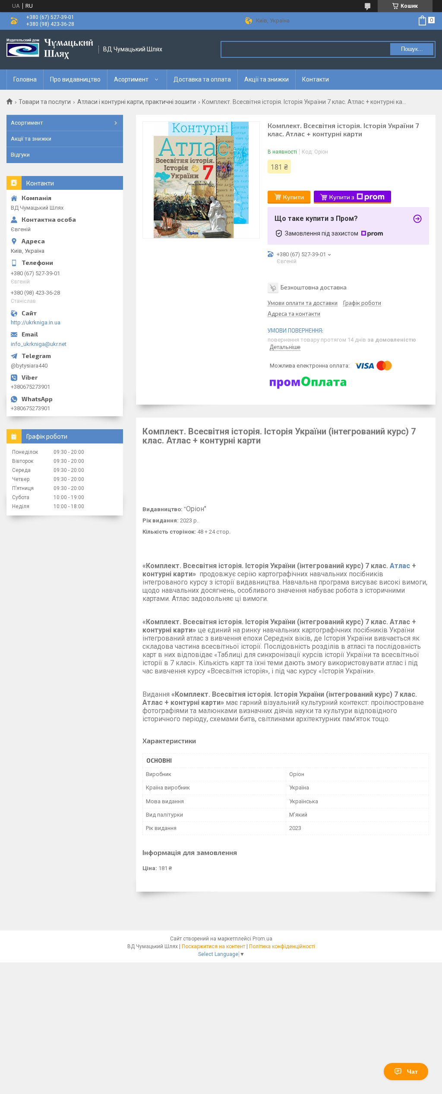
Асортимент (131, 79)
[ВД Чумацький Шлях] (49, 49)
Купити (293, 197)
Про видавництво (75, 79)
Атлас (400, 566)
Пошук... (412, 49)
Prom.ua (262, 939)
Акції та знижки (266, 79)
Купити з (341, 197)
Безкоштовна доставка (314, 286)
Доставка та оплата (202, 79)
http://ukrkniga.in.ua (35, 322)
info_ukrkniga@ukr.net (38, 344)
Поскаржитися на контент (213, 946)
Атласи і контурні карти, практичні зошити (136, 101)
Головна (25, 79)
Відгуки (20, 154)
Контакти (315, 79)
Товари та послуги (45, 101)
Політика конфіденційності (282, 946)
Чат (412, 1071)
